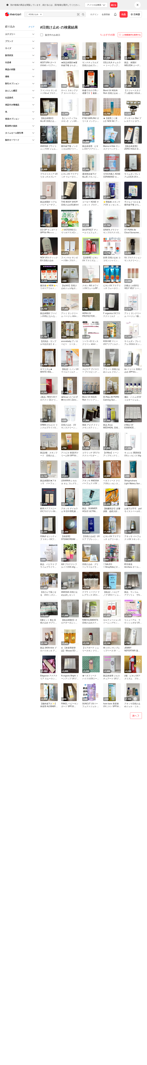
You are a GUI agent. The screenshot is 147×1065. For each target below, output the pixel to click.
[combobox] (55, 14)
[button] (41, 14)
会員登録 (106, 14)
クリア (31, 26)
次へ (134, 715)
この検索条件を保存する (131, 34)
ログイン (94, 14)
